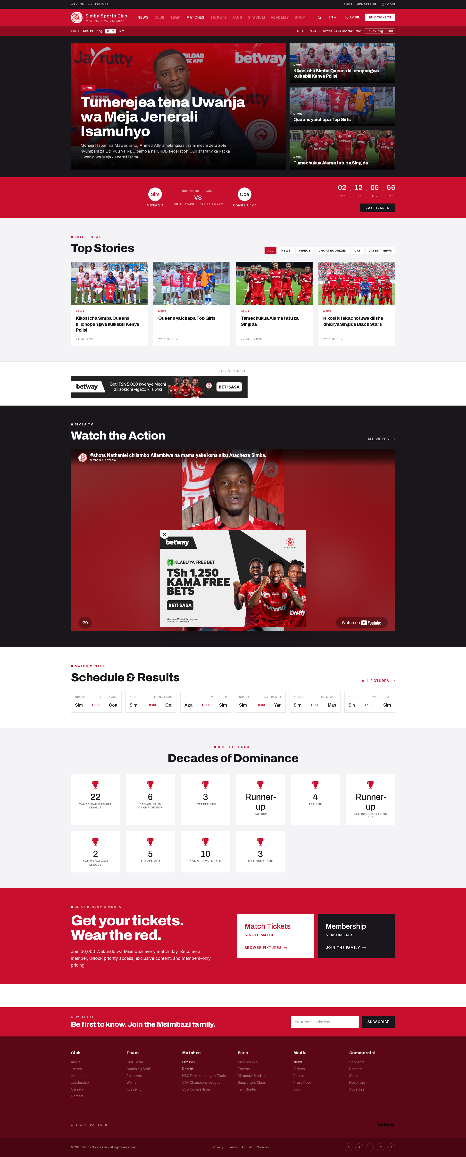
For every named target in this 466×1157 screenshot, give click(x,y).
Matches (195, 17)
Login (355, 17)
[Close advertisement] (164, 534)
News (143, 17)
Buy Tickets (380, 17)
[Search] (319, 17)
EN (331, 17)
